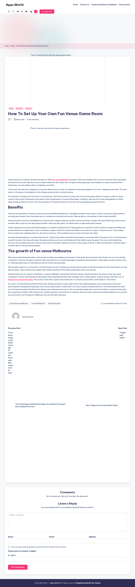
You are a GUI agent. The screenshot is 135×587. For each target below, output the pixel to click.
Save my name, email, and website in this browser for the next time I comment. (39, 547)
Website (92, 537)
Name (11, 537)
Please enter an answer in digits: (22, 551)
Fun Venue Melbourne (38, 303)
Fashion (28, 108)
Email (52, 537)
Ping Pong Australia (54, 303)
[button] (47, 11)
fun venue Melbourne (60, 180)
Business (19, 108)
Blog (11, 108)
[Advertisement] (67, 28)
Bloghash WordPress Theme (88, 583)
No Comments (34, 119)
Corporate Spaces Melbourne (18, 303)
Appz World (15, 5)
